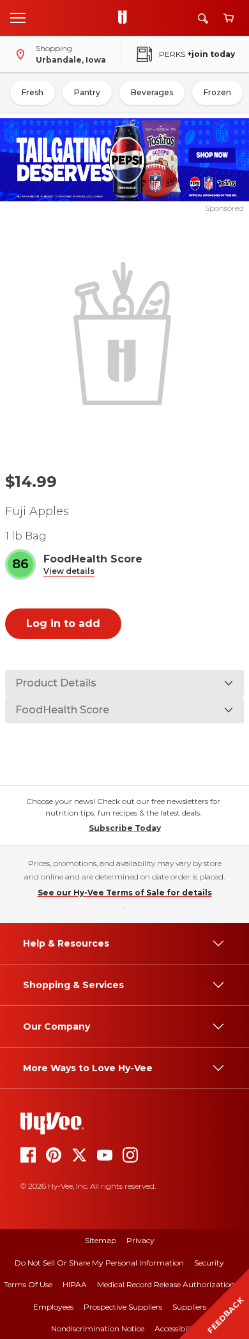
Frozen (217, 92)
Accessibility (177, 1328)
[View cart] (228, 18)
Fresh (32, 92)
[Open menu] (18, 17)
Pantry (87, 92)
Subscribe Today (125, 828)
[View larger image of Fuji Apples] (125, 332)
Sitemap (100, 1240)
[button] (68, 572)
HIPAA (75, 1284)
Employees (53, 1307)
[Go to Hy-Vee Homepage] (125, 18)
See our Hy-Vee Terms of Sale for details (125, 892)
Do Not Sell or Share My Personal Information (99, 1262)
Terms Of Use (28, 1284)
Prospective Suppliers (123, 1307)
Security (209, 1262)
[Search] (203, 18)
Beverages (152, 92)
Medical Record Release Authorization (166, 1284)
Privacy (140, 1240)
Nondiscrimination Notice (97, 1328)
